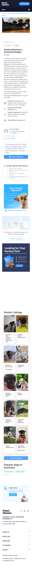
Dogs (8, 13)
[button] (16, 532)
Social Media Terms (8, 560)
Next (26, 25)
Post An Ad (24, 3)
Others (5, 550)
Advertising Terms (8, 558)
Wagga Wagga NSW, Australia (18, 132)
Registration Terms (19, 558)
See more (6, 474)
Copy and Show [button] (10, 138)
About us (6, 532)
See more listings (16, 458)
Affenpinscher (9, 471)
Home (3, 13)
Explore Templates (16, 239)
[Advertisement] (16, 290)
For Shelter (7, 545)
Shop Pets (6, 541)
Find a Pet (6, 536)
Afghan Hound (20, 471)
